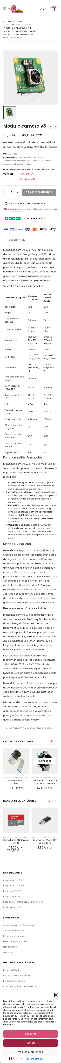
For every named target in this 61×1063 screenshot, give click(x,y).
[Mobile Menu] (5, 9)
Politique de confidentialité (30, 1058)
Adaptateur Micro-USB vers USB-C (45, 841)
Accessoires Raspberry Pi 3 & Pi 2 (31, 157)
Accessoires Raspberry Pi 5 (41, 160)
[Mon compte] (42, 9)
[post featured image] (16, 761)
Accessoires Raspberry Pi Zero (17, 164)
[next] (55, 126)
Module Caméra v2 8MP (16, 782)
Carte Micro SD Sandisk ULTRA (16, 841)
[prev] (50, 126)
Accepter (30, 1034)
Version (8, 173)
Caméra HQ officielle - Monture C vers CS (45, 782)
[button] (56, 995)
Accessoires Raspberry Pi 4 (15, 160)
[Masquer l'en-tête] (15, 8)
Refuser (30, 1043)
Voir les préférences (30, 1052)
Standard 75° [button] (26, 173)
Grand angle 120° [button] (28, 179)
